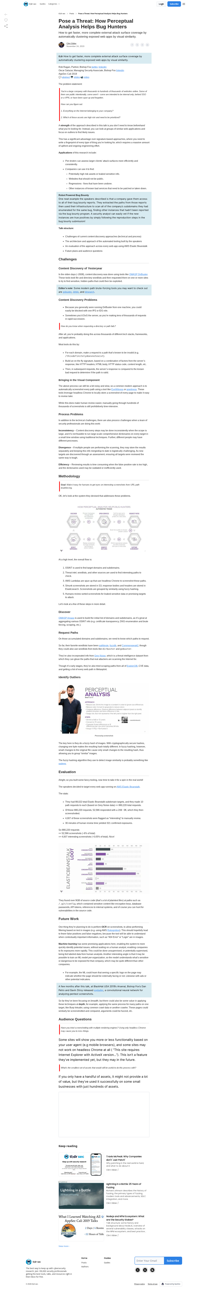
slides (77, 77)
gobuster (67, 292)
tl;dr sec (62, 13)
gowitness (131, 389)
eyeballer (98, 990)
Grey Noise (100, 656)
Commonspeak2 (130, 645)
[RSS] (152, 1270)
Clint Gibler (71, 43)
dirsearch (89, 292)
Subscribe (174, 4)
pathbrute (104, 645)
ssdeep (62, 763)
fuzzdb (113, 645)
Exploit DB (132, 666)
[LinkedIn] (145, 1270)
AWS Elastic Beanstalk (128, 787)
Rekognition (113, 930)
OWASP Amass (66, 618)
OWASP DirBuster (138, 274)
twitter (94, 67)
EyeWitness (117, 389)
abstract (66, 77)
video (86, 77)
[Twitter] (138, 1270)
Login (161, 4)
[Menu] (184, 3)
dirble (76, 292)
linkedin (103, 67)
